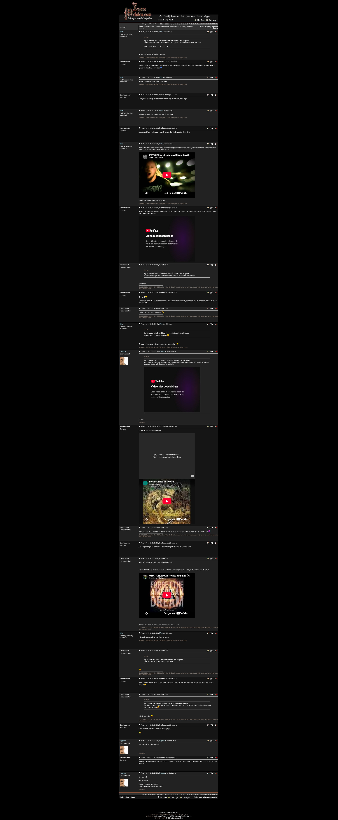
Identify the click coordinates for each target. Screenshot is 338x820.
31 (213, 24)
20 (191, 24)
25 (201, 24)
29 (209, 24)
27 (205, 24)
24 (199, 24)
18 (187, 24)
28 (207, 24)
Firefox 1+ (187, 816)
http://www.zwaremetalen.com (168, 812)
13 (177, 24)
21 (193, 24)
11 (173, 24)
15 (181, 24)
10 (171, 24)
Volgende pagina (214, 28)
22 (195, 24)
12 (175, 24)
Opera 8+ (179, 816)
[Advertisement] (186, 8)
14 (179, 24)
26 (203, 24)
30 (211, 24)
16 (183, 24)
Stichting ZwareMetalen (174, 818)
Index (160, 20)
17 (185, 24)
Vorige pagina (205, 27)
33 (217, 24)
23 (197, 24)
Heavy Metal (168, 20)
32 (215, 24)
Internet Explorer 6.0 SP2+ (165, 816)
